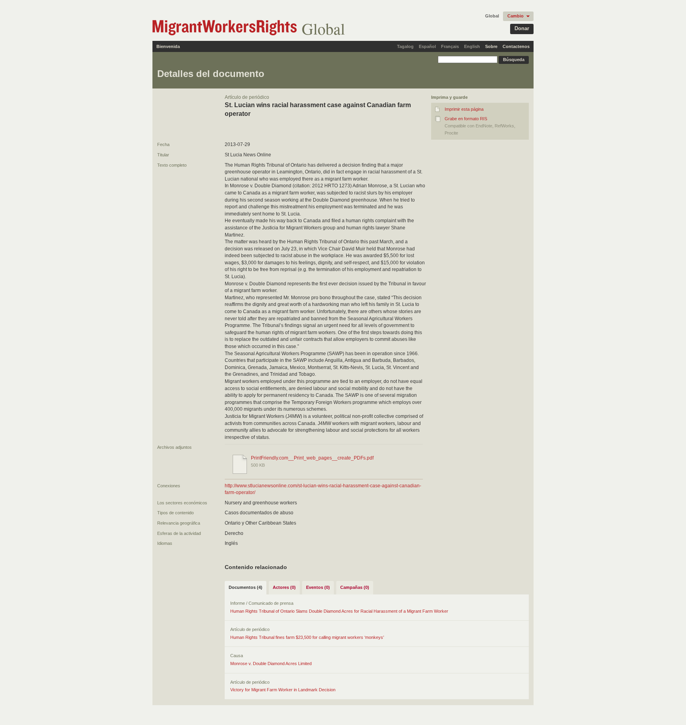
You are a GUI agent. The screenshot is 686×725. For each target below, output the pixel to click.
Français (450, 46)
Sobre (491, 46)
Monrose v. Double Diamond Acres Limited (271, 663)
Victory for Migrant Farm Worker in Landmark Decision (282, 689)
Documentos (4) (245, 587)
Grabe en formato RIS (466, 118)
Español (427, 46)
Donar (521, 28)
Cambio (515, 15)
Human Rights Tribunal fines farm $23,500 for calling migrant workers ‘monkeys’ (307, 637)
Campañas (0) (354, 587)
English (472, 46)
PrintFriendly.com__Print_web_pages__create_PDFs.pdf (312, 458)
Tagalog (405, 46)
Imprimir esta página (464, 109)
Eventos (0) (318, 587)
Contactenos (516, 46)
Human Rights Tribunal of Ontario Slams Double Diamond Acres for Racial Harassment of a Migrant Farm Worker (339, 611)
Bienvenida (168, 46)
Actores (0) (284, 587)
